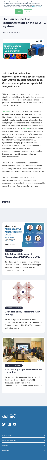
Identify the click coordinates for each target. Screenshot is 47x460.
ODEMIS (25, 128)
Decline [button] (28, 11)
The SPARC (6, 112)
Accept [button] (19, 11)
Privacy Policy (36, 7)
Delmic (11, 32)
